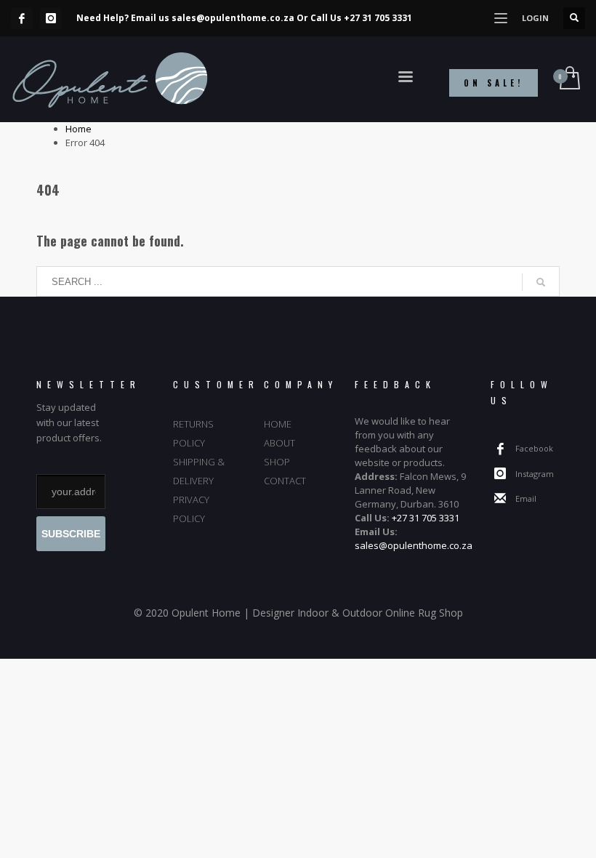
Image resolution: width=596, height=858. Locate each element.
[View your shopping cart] (568, 79)
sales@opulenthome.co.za (233, 18)
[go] (541, 282)
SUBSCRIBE (70, 534)
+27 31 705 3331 (378, 18)
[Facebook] (22, 18)
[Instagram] (51, 18)
